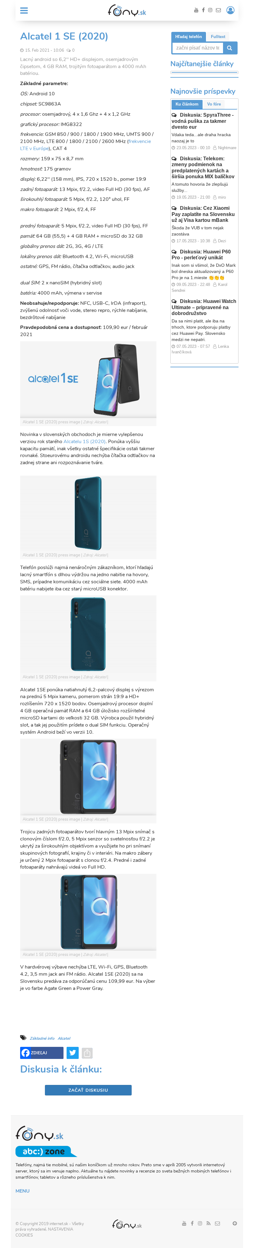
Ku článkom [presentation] (187, 104)
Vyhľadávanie (228, 48)
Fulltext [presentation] (218, 36)
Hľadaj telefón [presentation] (188, 36)
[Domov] (127, 10)
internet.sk (59, 1224)
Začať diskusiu (88, 1090)
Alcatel (64, 1038)
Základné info (42, 1038)
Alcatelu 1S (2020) (85, 441)
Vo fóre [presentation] (214, 104)
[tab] (188, 36)
